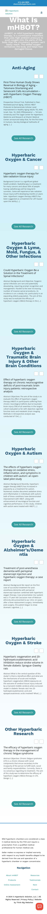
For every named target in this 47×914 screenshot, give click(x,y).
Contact (34, 889)
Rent (35, 885)
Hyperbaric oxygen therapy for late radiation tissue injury (21, 175)
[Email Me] (39, 906)
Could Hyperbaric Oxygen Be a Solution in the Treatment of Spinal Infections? (21, 273)
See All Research (23, 138)
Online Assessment (12, 885)
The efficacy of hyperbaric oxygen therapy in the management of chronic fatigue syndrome (23, 750)
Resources (35, 875)
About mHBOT (12, 875)
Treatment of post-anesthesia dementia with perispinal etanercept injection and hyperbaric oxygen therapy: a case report (23, 574)
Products (12, 880)
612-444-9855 (23, 2)
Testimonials (35, 880)
